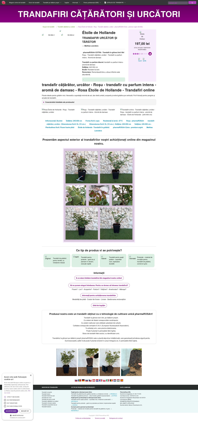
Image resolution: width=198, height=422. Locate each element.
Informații (75, 3)
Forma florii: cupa (92, 121)
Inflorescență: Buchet (53, 121)
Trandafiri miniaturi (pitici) (49, 403)
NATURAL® (74, 401)
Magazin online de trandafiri (17, 3)
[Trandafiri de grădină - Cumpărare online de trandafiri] (192, 2)
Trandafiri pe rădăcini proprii (51, 3)
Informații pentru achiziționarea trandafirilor (99, 295)
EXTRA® (114, 396)
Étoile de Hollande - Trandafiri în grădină (93, 127)
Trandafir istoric (46, 394)
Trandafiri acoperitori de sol (49, 405)
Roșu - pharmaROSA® (135, 121)
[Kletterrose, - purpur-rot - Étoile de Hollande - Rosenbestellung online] (83, 380)
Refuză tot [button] (25, 411)
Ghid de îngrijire (99, 305)
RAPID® (75, 405)
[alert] (17, 396)
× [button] (30, 375)
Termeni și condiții (100, 418)
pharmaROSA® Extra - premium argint (128, 127)
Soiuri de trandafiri (34, 3)
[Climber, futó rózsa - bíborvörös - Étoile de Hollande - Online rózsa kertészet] (118, 380)
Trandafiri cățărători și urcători (66, 27)
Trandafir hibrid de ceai (48, 396)
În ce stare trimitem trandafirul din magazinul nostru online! (99, 278)
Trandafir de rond (46, 397)
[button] (17, 415)
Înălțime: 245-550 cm (74, 121)
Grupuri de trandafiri (48, 27)
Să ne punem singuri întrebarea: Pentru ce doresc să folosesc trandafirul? (99, 285)
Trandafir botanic (46, 406)
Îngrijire (67, 3)
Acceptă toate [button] (11, 411)
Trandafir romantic (47, 392)
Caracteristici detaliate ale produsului (59, 102)
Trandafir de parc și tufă (48, 399)
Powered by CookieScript (17, 417)
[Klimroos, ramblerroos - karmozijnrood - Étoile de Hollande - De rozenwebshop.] (114, 380)
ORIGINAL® (113, 394)
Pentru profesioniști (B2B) (91, 3)
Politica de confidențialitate (83, 418)
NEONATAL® (75, 410)
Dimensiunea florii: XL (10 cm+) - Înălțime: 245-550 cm (110, 124)
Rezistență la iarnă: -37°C (113, 121)
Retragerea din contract (116, 418)
